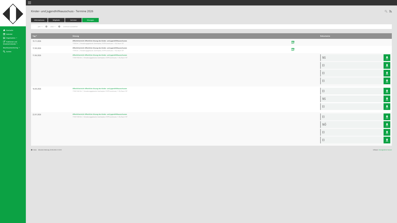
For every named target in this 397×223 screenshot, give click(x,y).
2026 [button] (52, 27)
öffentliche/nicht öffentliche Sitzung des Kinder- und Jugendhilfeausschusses (100, 55)
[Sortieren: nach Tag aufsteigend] (36, 36)
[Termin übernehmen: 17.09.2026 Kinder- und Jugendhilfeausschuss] (293, 49)
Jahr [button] (39, 27)
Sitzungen (90, 20)
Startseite (9, 30)
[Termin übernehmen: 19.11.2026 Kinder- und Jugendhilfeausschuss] (293, 42)
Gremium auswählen (70, 27)
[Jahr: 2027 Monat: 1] (59, 26)
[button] (13, 38)
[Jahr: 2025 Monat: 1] (46, 26)
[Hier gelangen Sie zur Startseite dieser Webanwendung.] (13, 14)
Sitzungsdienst (385, 150)
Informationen (39, 20)
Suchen (8, 52)
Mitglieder (56, 20)
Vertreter (73, 20)
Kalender (9, 34)
